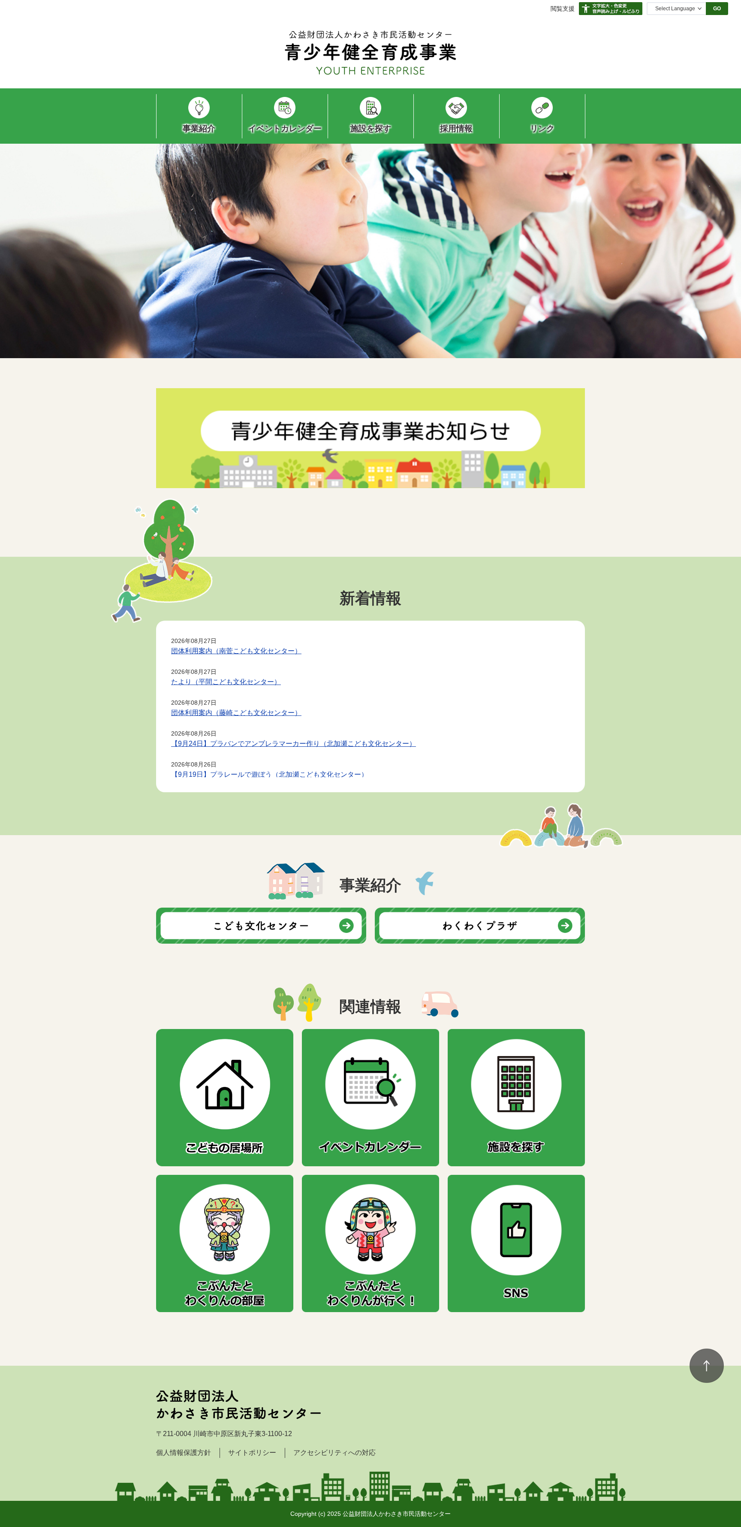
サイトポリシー (252, 1452)
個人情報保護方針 (183, 1452)
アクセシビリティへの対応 (334, 1452)
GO (717, 9)
